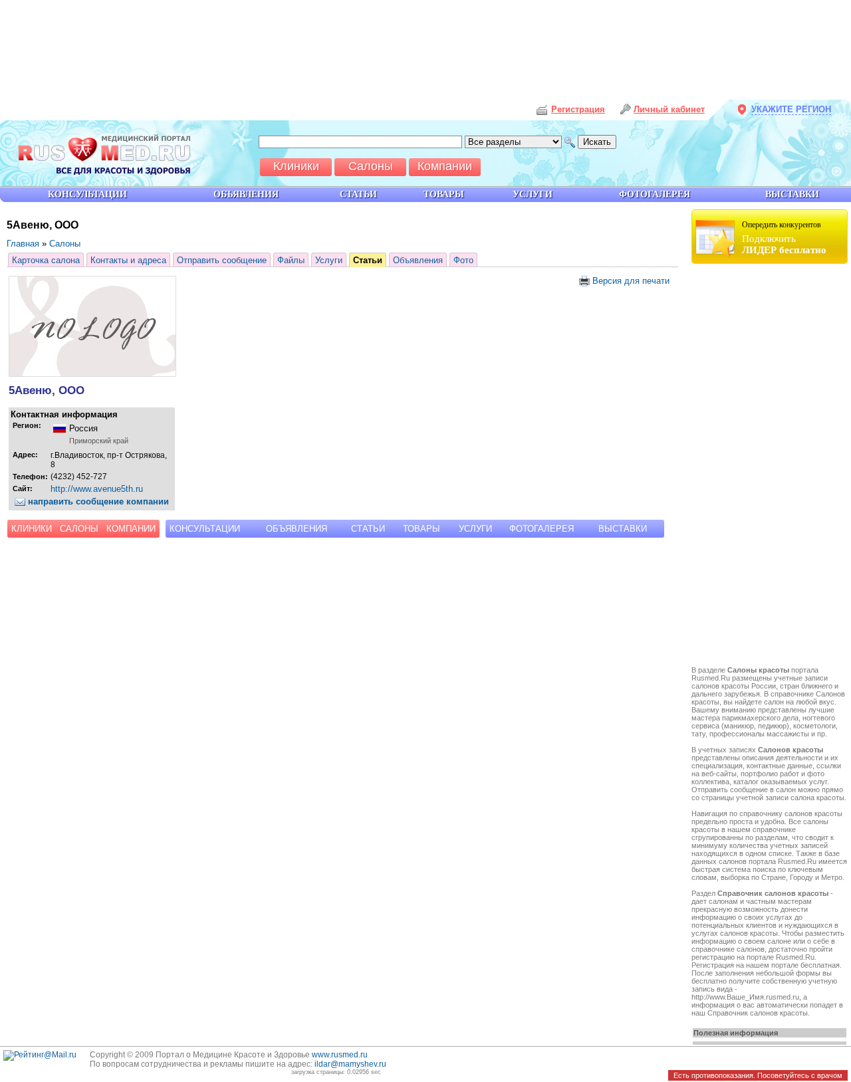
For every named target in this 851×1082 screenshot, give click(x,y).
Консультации (205, 529)
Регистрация (578, 109)
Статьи (367, 260)
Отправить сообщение (222, 260)
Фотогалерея (541, 529)
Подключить (784, 237)
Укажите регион (791, 109)
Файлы (290, 260)
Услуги (328, 260)
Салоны (64, 244)
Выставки (622, 529)
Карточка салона (46, 260)
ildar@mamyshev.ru (350, 1064)
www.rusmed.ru (340, 1054)
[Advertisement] (771, 466)
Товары (421, 529)
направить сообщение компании (97, 501)
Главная (23, 244)
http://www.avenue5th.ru (97, 489)
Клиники (31, 529)
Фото (463, 260)
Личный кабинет (669, 109)
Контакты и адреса (128, 260)
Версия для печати (629, 281)
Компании (131, 529)
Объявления (418, 260)
